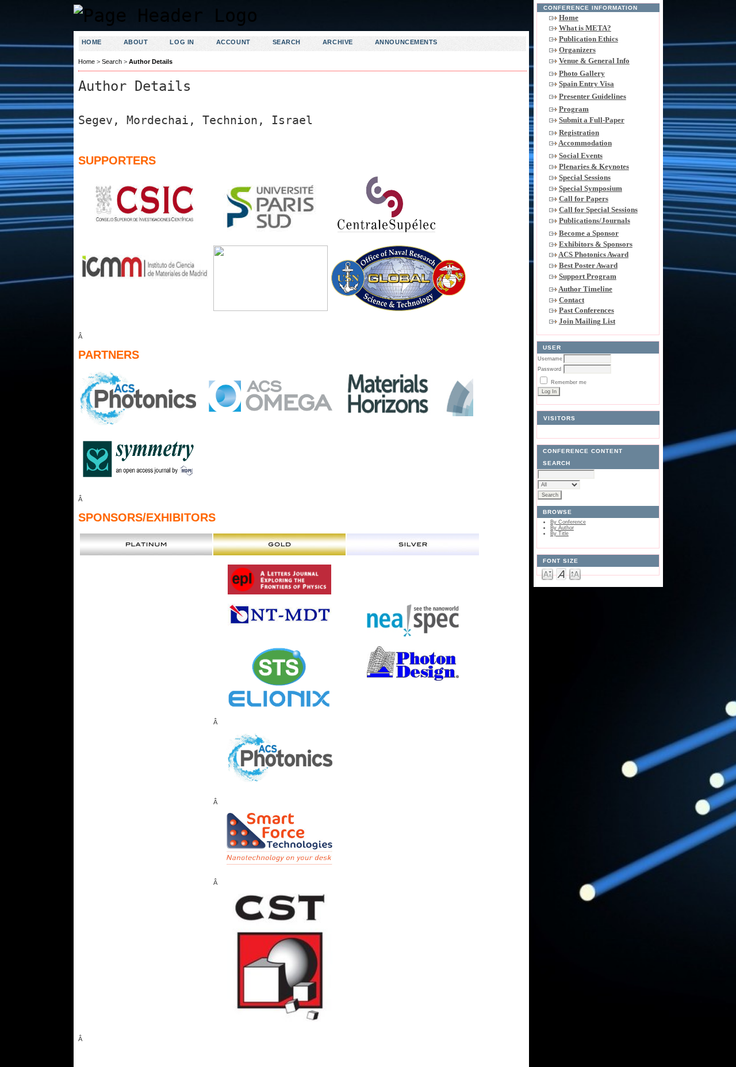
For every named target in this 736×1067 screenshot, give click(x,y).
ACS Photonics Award (593, 254)
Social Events (581, 155)
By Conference (568, 522)
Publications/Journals (594, 220)
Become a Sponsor (589, 233)
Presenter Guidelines (592, 96)
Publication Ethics (588, 38)
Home (568, 17)
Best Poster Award (588, 265)
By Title (559, 533)
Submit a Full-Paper (591, 120)
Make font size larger (575, 573)
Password (549, 369)
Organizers (577, 49)
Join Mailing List (587, 321)
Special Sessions (585, 177)
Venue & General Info (594, 60)
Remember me (568, 382)
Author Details (150, 61)
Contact (571, 299)
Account (233, 42)
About (136, 42)
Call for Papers (583, 198)
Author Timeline (585, 289)
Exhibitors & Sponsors (595, 244)
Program (574, 109)
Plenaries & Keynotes (594, 166)
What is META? (585, 28)
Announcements (406, 42)
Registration (579, 132)
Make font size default (561, 573)
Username (550, 359)
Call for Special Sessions (598, 209)
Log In (182, 42)
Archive (338, 42)
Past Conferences (586, 310)
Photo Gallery (582, 73)
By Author (562, 528)
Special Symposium (590, 188)
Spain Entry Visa (586, 83)
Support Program (587, 276)
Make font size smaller (547, 573)
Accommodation (585, 143)
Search (287, 42)
